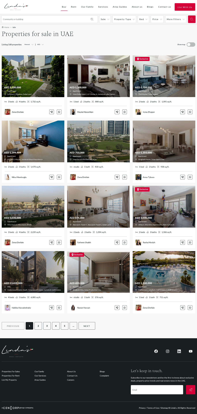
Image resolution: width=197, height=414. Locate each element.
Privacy (142, 408)
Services (103, 6)
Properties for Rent (11, 375)
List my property (9, 380)
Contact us (164, 6)
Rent (74, 6)
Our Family (87, 6)
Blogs (150, 6)
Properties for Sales (11, 371)
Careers (70, 380)
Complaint (104, 375)
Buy (64, 6)
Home (6, 27)
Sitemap (164, 408)
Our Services (40, 375)
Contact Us (72, 375)
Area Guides (120, 6)
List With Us (185, 7)
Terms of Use (153, 408)
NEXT (87, 326)
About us (137, 6)
